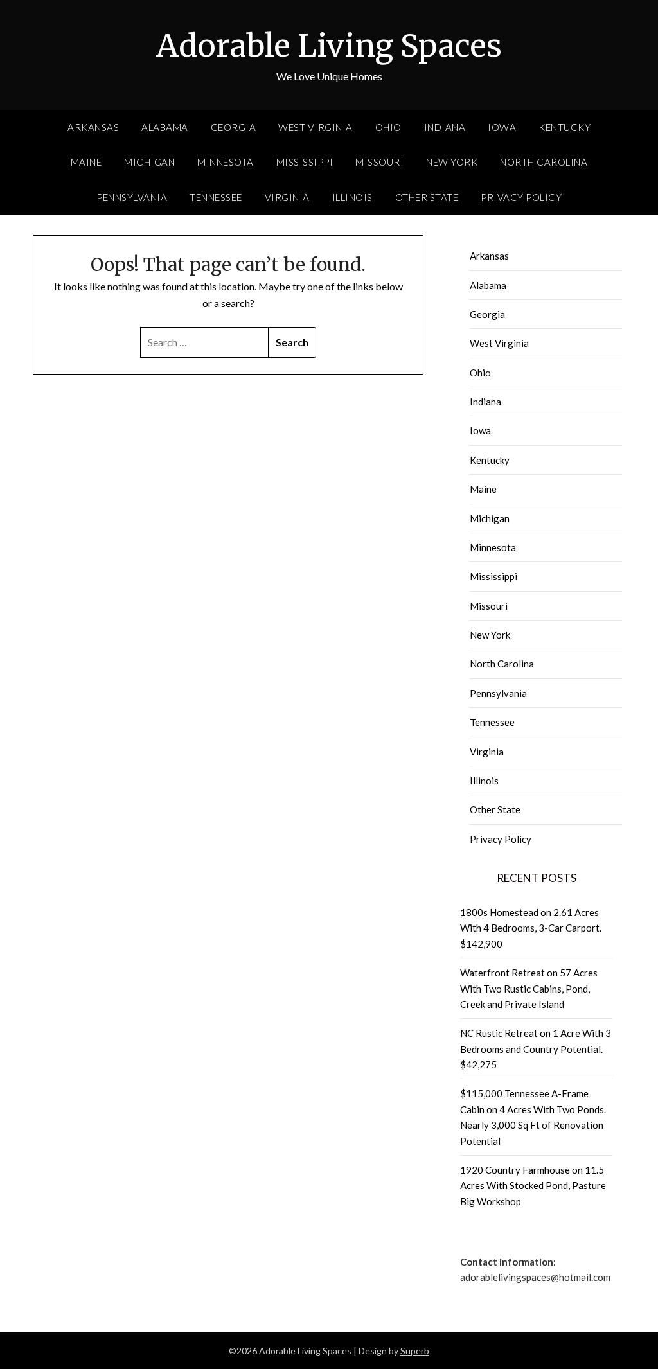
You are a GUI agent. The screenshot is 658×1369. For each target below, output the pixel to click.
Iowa (502, 127)
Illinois (352, 197)
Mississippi (304, 162)
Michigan (149, 162)
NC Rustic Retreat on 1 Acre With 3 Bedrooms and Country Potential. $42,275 (535, 1048)
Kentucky (564, 127)
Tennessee (216, 197)
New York (451, 162)
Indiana (445, 127)
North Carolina (543, 162)
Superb (414, 1350)
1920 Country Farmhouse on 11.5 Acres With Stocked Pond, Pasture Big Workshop (533, 1185)
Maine (86, 162)
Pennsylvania (131, 197)
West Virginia (315, 127)
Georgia (233, 127)
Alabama (164, 127)
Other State (427, 197)
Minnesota (225, 162)
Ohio (388, 127)
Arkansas (93, 127)
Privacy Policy (521, 197)
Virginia (287, 197)
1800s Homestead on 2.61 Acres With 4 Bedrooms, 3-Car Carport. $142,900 (530, 927)
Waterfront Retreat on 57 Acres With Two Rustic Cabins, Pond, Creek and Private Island (529, 988)
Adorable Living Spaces (329, 45)
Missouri (379, 162)
